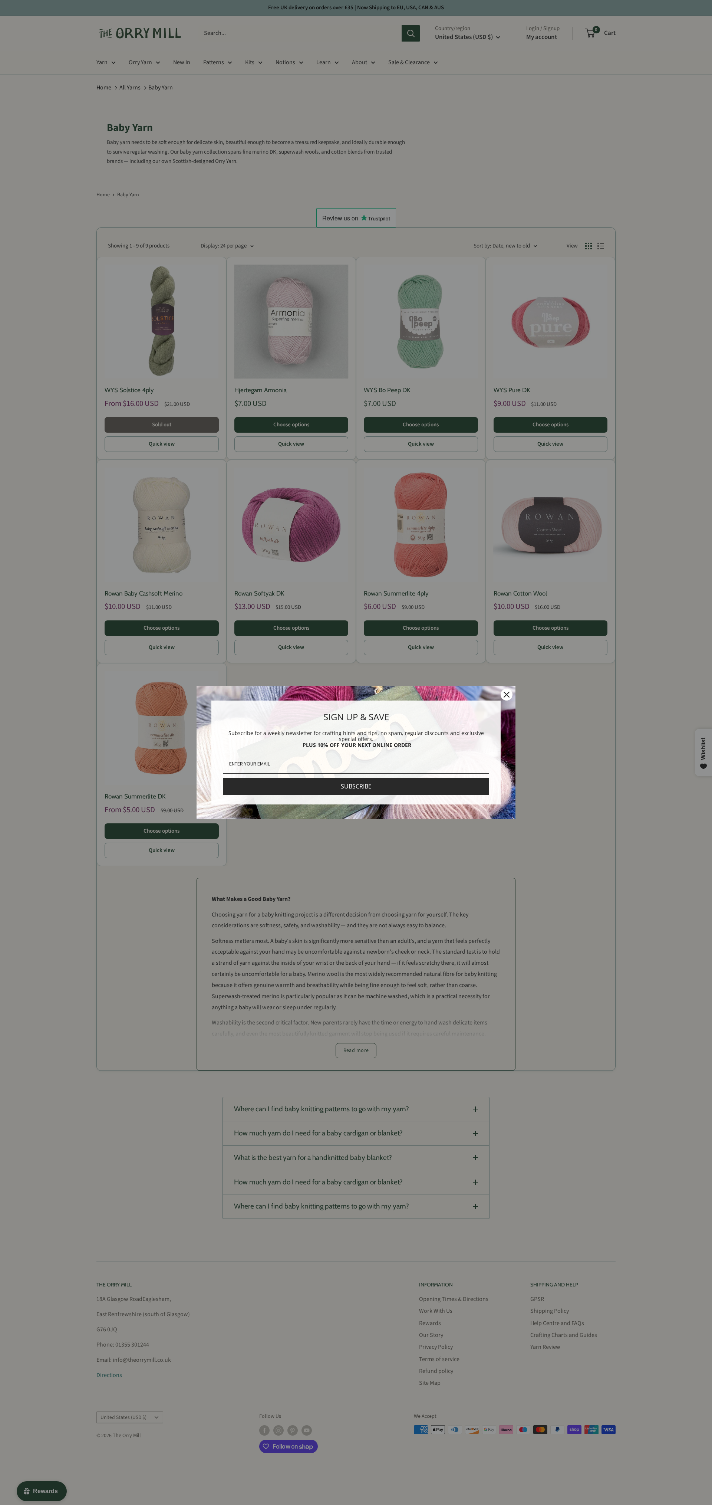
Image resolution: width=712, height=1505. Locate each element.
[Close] (506, 695)
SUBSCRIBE (356, 786)
